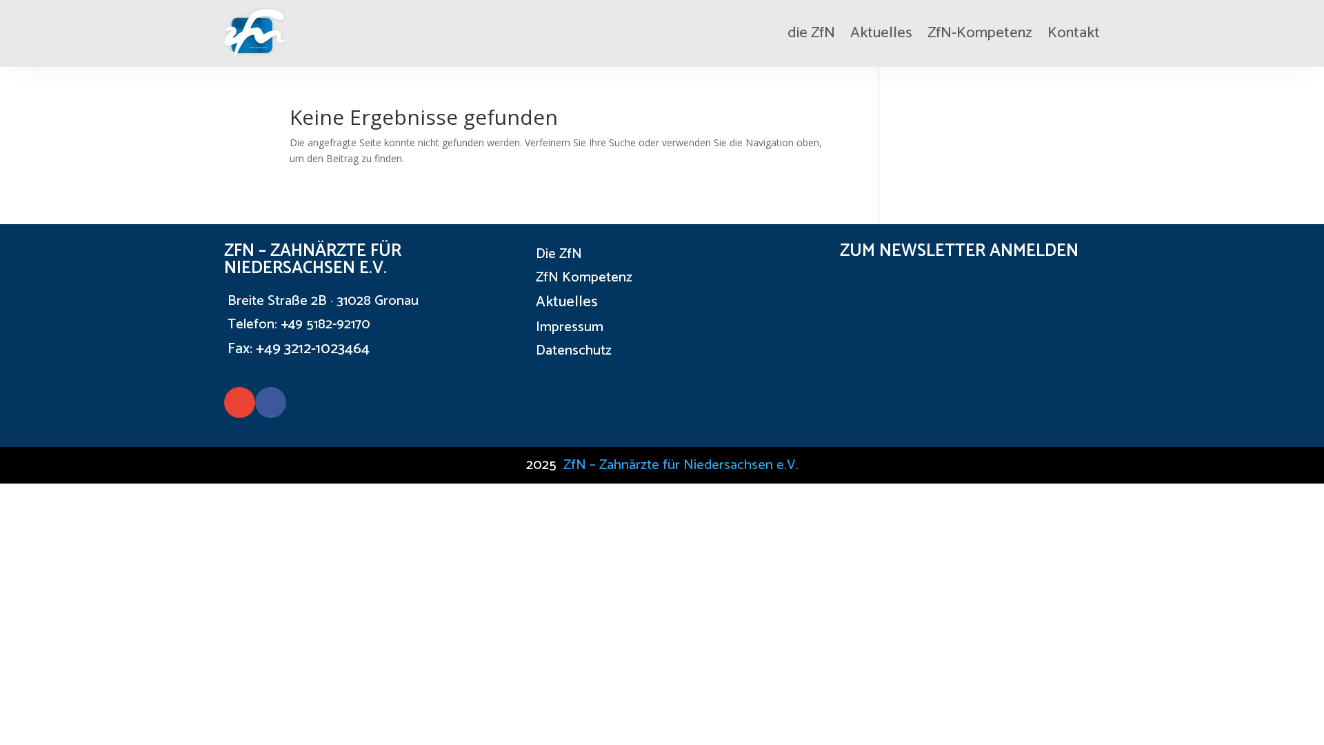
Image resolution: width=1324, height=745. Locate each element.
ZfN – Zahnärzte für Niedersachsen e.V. (681, 465)
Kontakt (1073, 33)
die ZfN (811, 33)
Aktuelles (881, 33)
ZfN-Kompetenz (979, 33)
